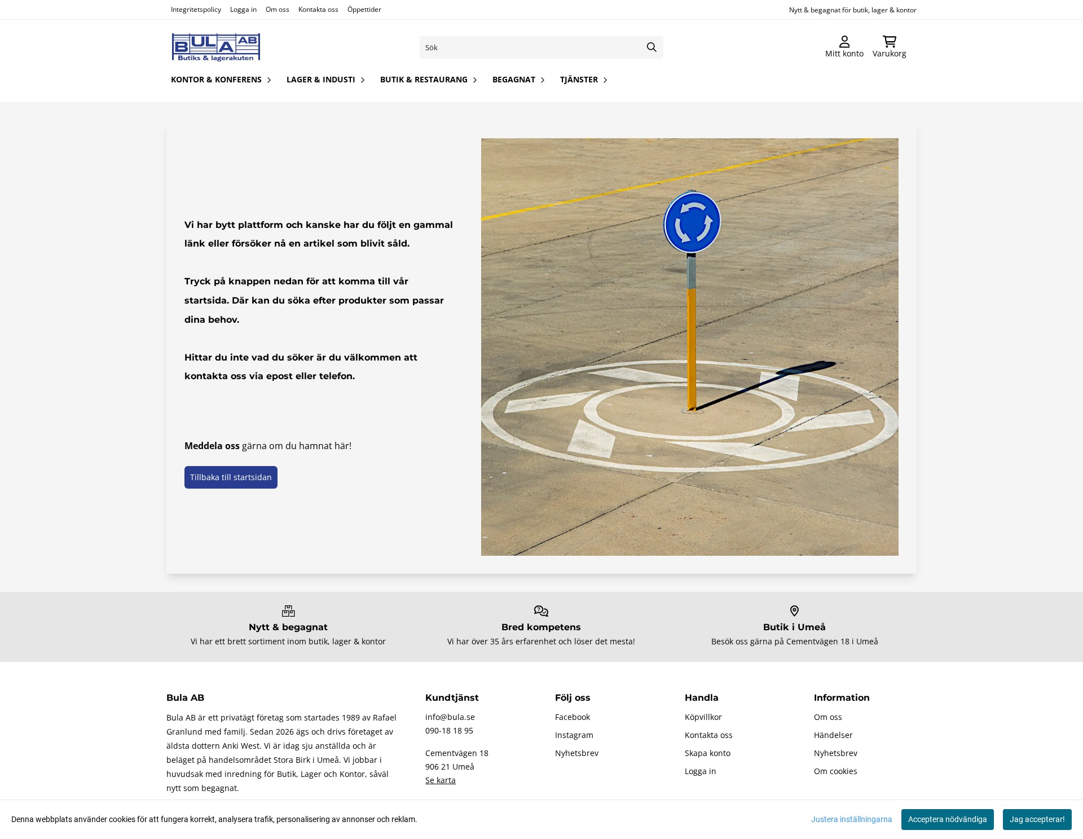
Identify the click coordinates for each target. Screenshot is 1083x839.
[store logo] (216, 47)
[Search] (652, 47)
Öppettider (364, 9)
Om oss (277, 9)
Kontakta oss (318, 9)
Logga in (243, 9)
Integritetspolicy (196, 9)
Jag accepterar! (1037, 819)
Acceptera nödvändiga (947, 819)
